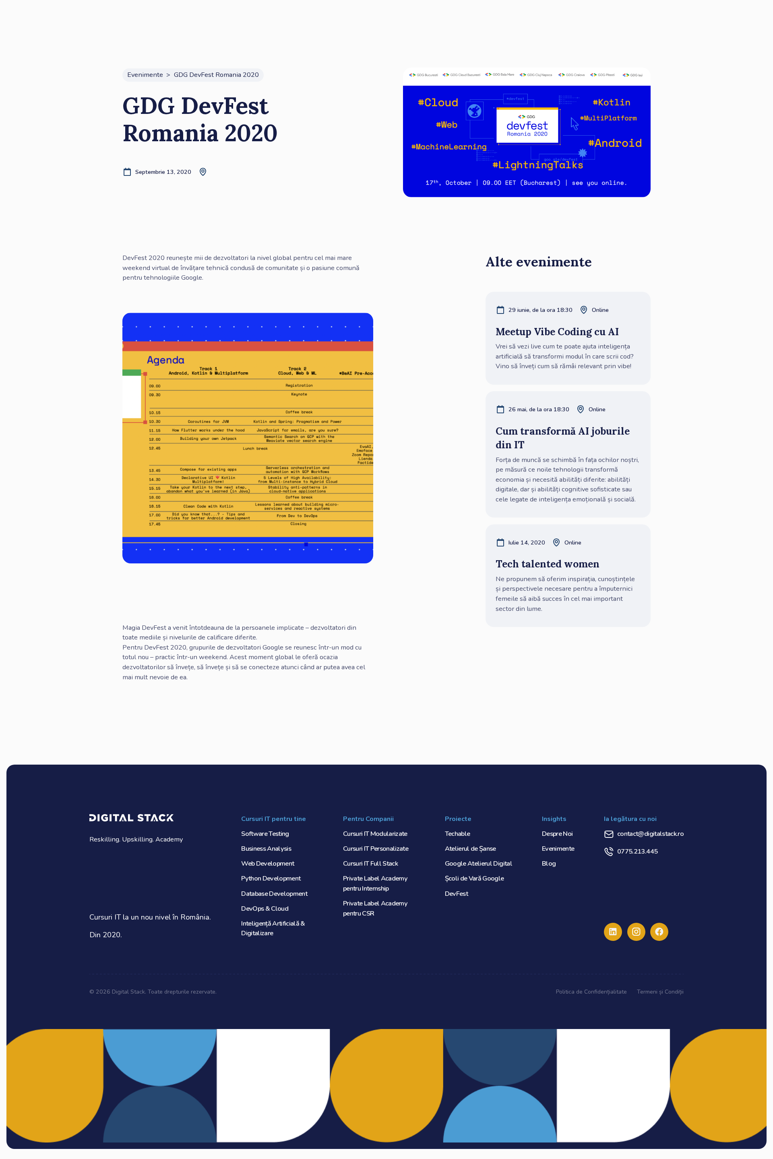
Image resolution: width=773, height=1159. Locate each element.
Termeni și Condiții (660, 992)
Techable (457, 833)
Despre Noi (557, 833)
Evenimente (558, 848)
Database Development (274, 893)
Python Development (270, 878)
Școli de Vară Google (474, 878)
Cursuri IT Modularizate (375, 833)
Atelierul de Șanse (470, 848)
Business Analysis (266, 848)
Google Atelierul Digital (478, 863)
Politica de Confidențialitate (591, 992)
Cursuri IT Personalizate (375, 848)
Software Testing (265, 833)
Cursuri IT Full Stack (370, 863)
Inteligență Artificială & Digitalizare (273, 928)
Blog (549, 863)
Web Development (267, 863)
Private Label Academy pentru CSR (375, 908)
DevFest (456, 893)
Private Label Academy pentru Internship (375, 883)
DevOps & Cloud (264, 908)
